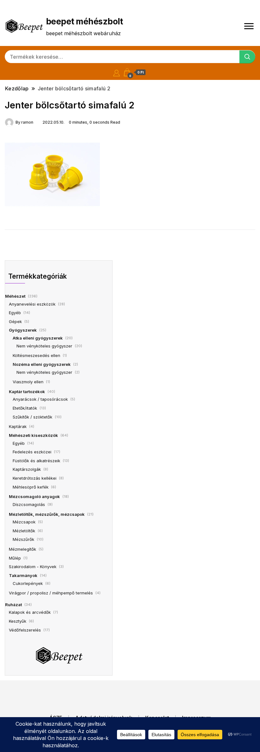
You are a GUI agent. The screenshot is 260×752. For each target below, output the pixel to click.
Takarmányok (23, 575)
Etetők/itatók (25, 408)
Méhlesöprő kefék (31, 486)
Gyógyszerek (23, 330)
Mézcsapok (24, 521)
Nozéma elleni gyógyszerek (42, 364)
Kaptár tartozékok (27, 391)
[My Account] (116, 72)
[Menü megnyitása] (249, 26)
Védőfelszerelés (25, 629)
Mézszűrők (23, 539)
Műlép (15, 558)
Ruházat (13, 604)
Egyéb (15, 312)
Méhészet (15, 296)
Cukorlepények (28, 583)
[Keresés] (247, 56)
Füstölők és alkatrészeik (36, 460)
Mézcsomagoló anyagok (34, 496)
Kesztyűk (17, 621)
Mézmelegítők (22, 549)
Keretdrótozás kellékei (34, 478)
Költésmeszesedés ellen (36, 355)
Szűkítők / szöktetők (32, 416)
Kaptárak (18, 426)
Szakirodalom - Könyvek (32, 566)
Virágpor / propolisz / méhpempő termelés (51, 592)
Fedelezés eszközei (32, 451)
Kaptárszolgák (27, 469)
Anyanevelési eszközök (32, 304)
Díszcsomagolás (29, 504)
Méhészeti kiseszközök (33, 435)
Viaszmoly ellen (28, 381)
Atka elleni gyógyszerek (38, 337)
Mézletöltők (24, 530)
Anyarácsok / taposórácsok (40, 399)
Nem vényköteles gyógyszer (44, 345)
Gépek (15, 321)
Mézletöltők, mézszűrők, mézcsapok (47, 514)
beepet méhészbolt (84, 21)
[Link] (52, 174)
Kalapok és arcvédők (30, 612)
